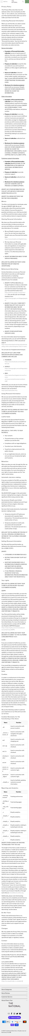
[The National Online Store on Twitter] (17, 1013)
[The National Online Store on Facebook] (11, 1013)
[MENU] (1, 1)
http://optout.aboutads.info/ (9, 390)
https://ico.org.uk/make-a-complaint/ (12, 981)
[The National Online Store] (14, 1)
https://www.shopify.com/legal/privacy (15, 239)
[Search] (23, 1)
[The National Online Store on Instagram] (14, 1013)
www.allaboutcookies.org (16, 892)
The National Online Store (11, 1030)
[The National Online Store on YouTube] (20, 1013)
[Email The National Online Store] (9, 1013)
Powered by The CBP (6, 1032)
